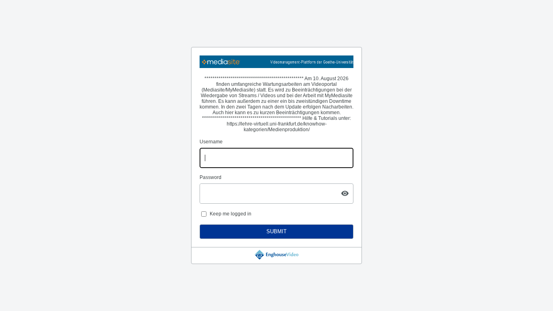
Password (210, 177)
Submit (276, 231)
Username (211, 142)
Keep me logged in (230, 214)
